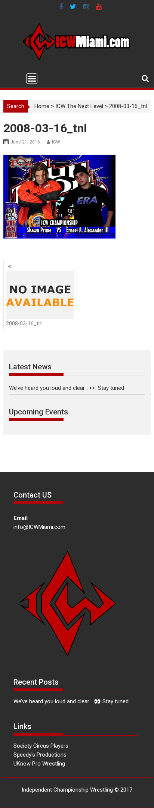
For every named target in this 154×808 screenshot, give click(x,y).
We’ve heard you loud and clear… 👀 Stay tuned (66, 388)
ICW (56, 142)
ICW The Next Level (79, 106)
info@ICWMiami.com (39, 527)
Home (41, 106)
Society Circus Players (40, 745)
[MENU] (31, 78)
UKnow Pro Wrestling (39, 763)
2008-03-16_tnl (24, 323)
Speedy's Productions (40, 754)
